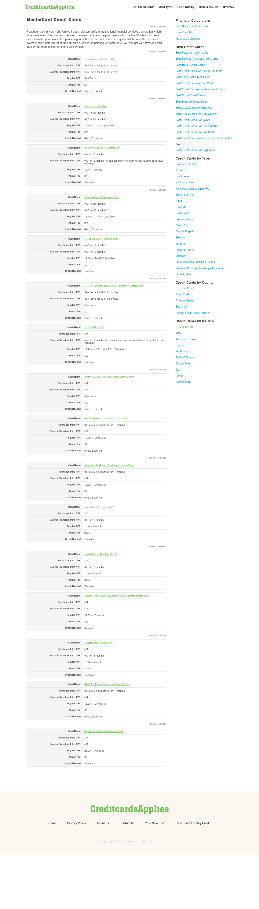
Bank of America (185, 357)
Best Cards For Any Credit (193, 823)
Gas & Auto (182, 225)
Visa (178, 333)
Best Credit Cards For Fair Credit (195, 132)
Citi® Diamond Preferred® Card (101, 197)
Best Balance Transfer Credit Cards (197, 58)
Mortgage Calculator (188, 38)
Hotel (179, 201)
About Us (103, 823)
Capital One (183, 363)
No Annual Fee (185, 182)
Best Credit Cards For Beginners (195, 150)
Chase (179, 376)
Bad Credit (182, 306)
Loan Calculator (185, 32)
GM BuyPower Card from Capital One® (105, 418)
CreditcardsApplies (49, 7)
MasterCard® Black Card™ (99, 507)
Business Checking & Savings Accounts (199, 268)
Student (180, 243)
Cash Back (182, 213)
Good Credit (183, 294)
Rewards (181, 207)
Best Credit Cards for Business (194, 107)
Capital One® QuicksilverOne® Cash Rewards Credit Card (116, 595)
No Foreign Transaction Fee (192, 188)
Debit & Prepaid (185, 231)
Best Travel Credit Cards (190, 65)
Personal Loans (185, 250)
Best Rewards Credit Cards (192, 52)
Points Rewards (185, 219)
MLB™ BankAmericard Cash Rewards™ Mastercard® (114, 285)
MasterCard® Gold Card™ (98, 642)
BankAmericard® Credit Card (100, 59)
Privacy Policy (76, 823)
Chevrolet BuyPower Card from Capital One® (109, 465)
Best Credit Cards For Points (193, 120)
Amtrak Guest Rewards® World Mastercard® (109, 377)
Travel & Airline (185, 194)
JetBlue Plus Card (94, 327)
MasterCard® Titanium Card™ (101, 554)
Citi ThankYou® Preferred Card (101, 239)
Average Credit (185, 300)
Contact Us (126, 823)
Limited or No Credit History (192, 313)
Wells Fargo (183, 351)
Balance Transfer (186, 164)
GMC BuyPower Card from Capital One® (106, 684)
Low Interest (183, 176)
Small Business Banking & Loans (195, 262)
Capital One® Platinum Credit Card (103, 731)
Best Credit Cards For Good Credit (196, 126)
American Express (186, 339)
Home (52, 823)
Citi (177, 369)
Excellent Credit (185, 288)
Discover (181, 345)
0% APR (180, 170)
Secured (181, 237)
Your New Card (155, 823)
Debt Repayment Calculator (192, 26)
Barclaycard (183, 382)
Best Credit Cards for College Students (199, 71)
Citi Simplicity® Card (95, 106)
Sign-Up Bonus (185, 274)
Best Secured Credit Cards (192, 101)
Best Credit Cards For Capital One (196, 113)
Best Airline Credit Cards (190, 95)
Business (181, 256)
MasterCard (186, 327)
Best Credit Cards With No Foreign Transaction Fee (204, 141)
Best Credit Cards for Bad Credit (195, 83)
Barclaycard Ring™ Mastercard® (102, 148)
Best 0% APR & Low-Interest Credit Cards (201, 89)
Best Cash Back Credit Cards (193, 77)
